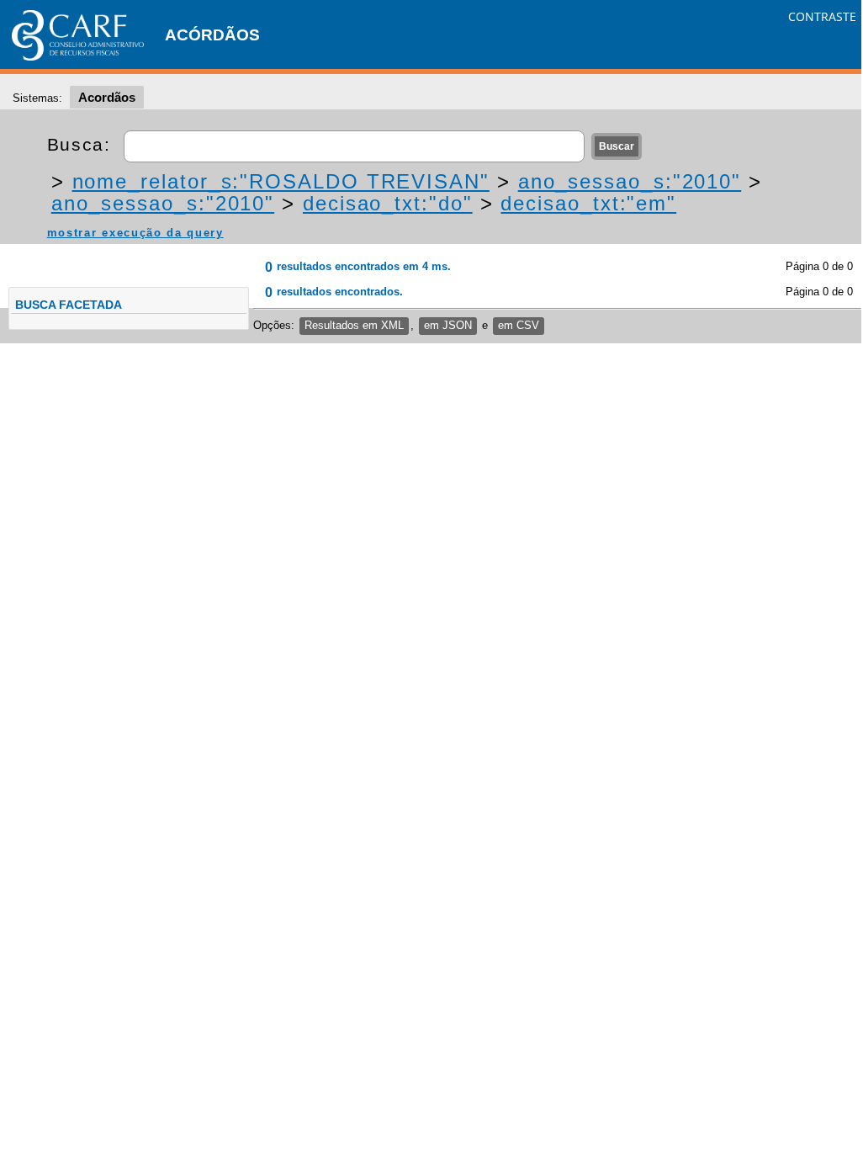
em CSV (518, 325)
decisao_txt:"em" (588, 203)
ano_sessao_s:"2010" (629, 181)
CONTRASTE (822, 16)
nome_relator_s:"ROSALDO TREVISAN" (281, 181)
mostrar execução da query (135, 232)
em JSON (448, 325)
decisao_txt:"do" (388, 203)
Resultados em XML (354, 325)
